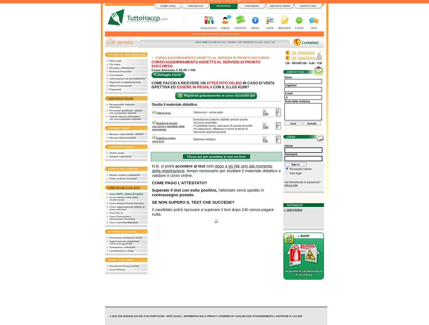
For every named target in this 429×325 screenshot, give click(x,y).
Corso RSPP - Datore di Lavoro (126, 194)
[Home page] (168, 8)
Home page (115, 61)
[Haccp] (139, 30)
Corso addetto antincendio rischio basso (123, 198)
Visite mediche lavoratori (123, 178)
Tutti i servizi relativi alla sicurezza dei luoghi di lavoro (255, 22)
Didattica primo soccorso (164, 140)
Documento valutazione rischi (125, 237)
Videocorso (163, 113)
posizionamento (263, 316)
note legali (174, 316)
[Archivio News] (280, 8)
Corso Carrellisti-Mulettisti (123, 222)
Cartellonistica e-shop (121, 251)
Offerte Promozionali (120, 86)
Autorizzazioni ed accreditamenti (127, 78)
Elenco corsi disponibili (269, 22)
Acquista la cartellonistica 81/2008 (299, 22)
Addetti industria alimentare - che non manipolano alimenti (125, 117)
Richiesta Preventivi (120, 71)
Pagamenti (115, 89)
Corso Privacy (117, 269)
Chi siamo (114, 64)
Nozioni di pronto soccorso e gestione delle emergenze (168, 126)
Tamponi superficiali (120, 156)
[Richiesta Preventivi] (195, 8)
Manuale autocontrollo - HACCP (126, 134)
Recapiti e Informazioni (122, 68)
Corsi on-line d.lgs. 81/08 (124, 187)
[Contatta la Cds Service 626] (308, 8)
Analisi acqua (116, 153)
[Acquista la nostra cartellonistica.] (303, 278)
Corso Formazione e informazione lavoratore (122, 217)
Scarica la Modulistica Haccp (209, 22)
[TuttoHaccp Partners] (252, 8)
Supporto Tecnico (314, 22)
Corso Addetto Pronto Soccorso (126, 203)
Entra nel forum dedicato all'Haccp (225, 22)
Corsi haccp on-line (120, 98)
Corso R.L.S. (116, 213)
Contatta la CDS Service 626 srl (240, 22)
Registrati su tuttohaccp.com (125, 82)
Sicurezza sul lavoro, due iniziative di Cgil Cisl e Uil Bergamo (242, 42)
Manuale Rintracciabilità (122, 138)
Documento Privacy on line (124, 266)
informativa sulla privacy (200, 316)
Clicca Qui (290, 185)
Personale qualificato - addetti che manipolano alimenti (125, 111)
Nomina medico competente (124, 175)
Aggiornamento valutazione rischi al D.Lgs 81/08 (124, 242)
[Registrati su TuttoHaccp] (224, 8)
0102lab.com (243, 316)
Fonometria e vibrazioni (122, 247)
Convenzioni (116, 75)
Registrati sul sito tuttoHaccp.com (284, 22)
